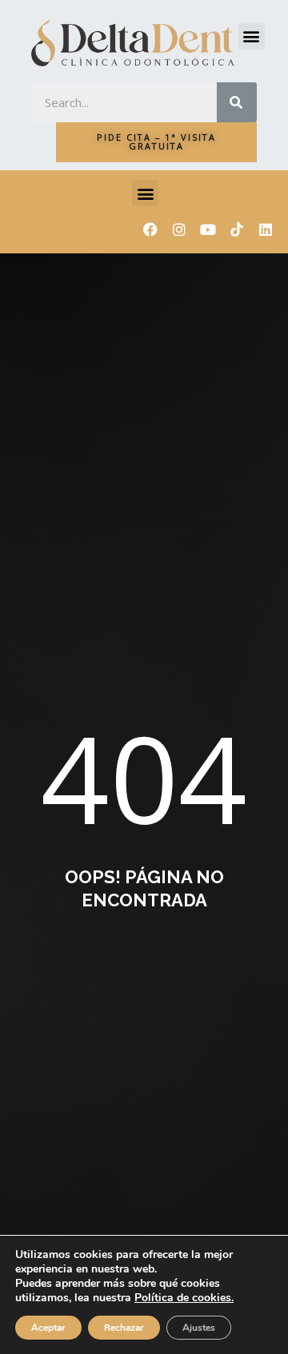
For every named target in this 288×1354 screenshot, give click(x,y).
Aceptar (48, 1327)
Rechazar (124, 1327)
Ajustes (198, 1327)
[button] (251, 36)
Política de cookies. (184, 1297)
